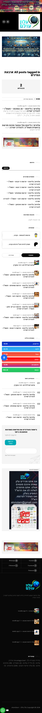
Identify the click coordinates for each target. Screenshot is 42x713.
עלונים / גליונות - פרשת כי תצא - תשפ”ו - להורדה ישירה (18, 318)
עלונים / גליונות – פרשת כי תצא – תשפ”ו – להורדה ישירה (21, 677)
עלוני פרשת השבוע (34, 106)
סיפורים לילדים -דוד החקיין (23, 265)
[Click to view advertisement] (21, 6)
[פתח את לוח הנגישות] (4, 357)
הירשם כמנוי (10, 442)
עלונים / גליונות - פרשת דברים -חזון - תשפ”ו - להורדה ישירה (20, 308)
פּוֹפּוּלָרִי (30, 255)
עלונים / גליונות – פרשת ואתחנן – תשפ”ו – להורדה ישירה (21, 694)
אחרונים (11, 255)
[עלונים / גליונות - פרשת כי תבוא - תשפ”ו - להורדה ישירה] (36, 326)
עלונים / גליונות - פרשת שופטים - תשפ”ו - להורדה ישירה (18, 286)
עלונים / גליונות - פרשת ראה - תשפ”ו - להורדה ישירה (19, 297)
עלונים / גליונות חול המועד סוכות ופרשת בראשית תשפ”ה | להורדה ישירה (21, 126)
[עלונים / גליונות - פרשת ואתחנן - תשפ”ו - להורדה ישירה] (36, 273)
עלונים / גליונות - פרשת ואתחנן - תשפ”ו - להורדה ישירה (18, 276)
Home (38, 99)
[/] (8, 22)
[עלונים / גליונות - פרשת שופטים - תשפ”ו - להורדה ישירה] (36, 283)
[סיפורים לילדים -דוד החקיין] (36, 262)
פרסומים (31, 263)
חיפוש (6, 168)
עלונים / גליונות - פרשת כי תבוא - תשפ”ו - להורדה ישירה (18, 329)
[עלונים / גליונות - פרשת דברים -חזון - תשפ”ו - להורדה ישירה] (36, 305)
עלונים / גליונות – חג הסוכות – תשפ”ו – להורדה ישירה (21, 110)
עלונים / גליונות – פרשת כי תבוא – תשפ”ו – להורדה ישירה (21, 671)
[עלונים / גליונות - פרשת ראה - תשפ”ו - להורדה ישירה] (36, 294)
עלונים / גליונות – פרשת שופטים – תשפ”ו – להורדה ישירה (21, 683)
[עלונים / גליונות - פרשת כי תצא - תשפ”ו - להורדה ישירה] (36, 315)
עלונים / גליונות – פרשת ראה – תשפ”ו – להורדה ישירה (21, 688)
